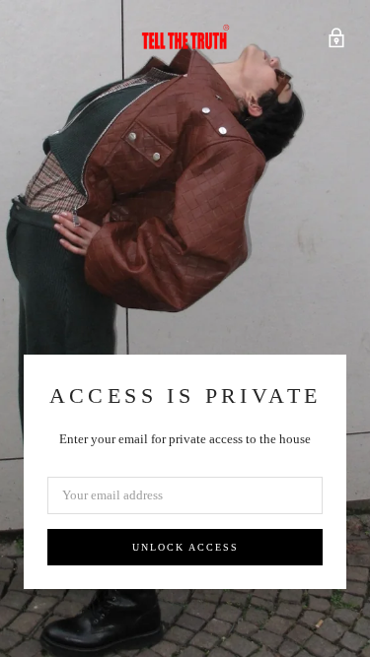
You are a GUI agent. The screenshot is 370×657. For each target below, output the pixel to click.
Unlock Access (185, 547)
